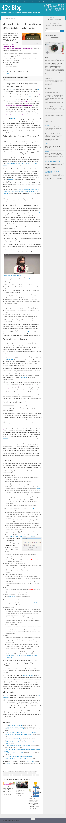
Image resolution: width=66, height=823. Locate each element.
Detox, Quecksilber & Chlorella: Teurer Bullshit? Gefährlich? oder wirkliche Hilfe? (53, 127)
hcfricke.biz (47, 84)
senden (38, 488)
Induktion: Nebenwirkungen (12, 740)
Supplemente (48, 125)
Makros (13, 1)
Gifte (7, 18)
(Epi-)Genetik (47, 171)
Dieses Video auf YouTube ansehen (12, 275)
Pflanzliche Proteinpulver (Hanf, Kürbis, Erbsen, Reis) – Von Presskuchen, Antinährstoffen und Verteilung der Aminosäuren (54, 115)
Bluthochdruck (21, 771)
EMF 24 (36, 603)
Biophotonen (54, 171)
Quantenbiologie (48, 172)
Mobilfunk (19, 774)
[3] (13, 118)
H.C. (5, 31)
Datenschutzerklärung (34, 279)
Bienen (13, 771)
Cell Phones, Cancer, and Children (14, 729)
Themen (26, 1)
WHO (11, 89)
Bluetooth (16, 771)
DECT (30, 771)
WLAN (37, 774)
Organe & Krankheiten (50, 161)
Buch (28, 96)
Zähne (46, 143)
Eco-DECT (18, 773)
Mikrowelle (14, 774)
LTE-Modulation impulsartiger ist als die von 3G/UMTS (21, 536)
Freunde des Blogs (30, 761)
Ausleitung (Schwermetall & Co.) (52, 123)
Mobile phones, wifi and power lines (14, 727)
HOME (3, 1)
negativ (28, 345)
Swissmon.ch (23, 377)
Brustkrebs (26, 771)
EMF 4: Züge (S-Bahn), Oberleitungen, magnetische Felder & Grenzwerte (21, 791)
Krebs (11, 774)
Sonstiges (12, 18)
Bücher (39, 1)
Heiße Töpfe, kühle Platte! (12, 738)
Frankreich (10, 179)
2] (10, 118)
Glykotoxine (5, 438)
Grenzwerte (25, 773)
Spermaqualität (30, 774)
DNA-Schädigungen (6, 773)
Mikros (7, 1)
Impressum (59, 1)
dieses (26, 332)
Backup (5, 165)
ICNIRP (34, 773)
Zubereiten (19, 1)
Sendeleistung (29, 509)
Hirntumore (30, 773)
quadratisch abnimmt (28, 675)
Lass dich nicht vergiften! (15, 725)
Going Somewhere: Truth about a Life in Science (17, 745)
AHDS (10, 771)
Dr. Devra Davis (12, 773)
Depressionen (35, 771)
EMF (4, 18)
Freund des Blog (51, 1)
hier (39, 212)
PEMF (46, 132)
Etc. (44, 1)
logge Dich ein (8, 763)
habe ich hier (12, 596)
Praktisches (32, 1)
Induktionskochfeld (6, 774)
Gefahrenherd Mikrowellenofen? (14, 753)
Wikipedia (9, 359)
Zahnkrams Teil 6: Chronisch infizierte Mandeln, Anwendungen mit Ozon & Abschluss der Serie (52, 146)
